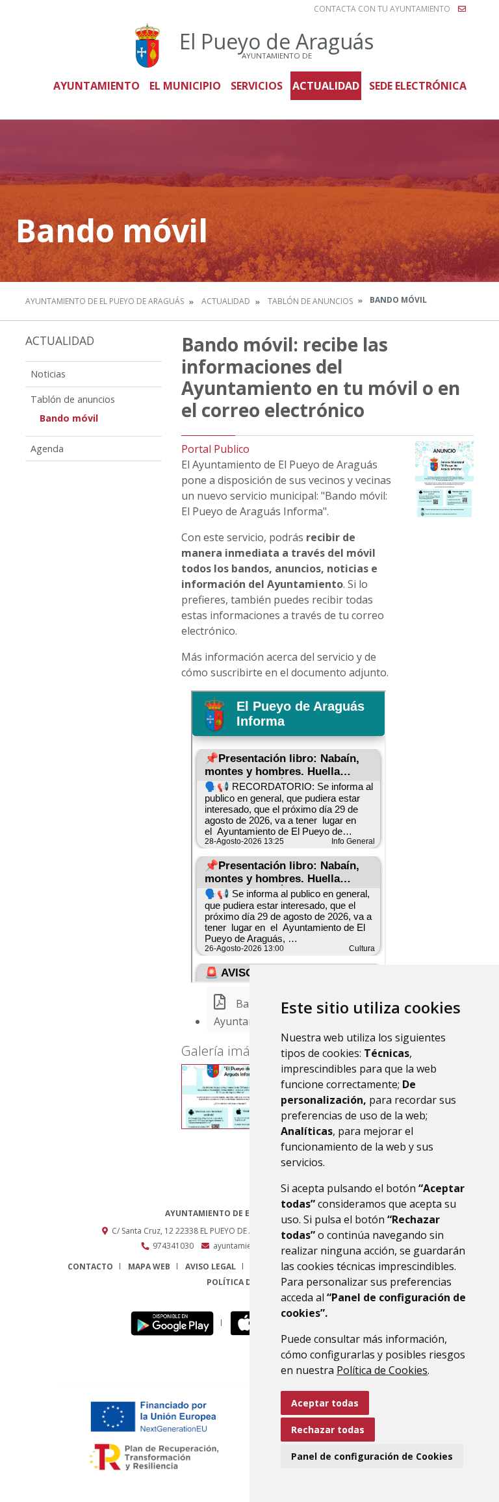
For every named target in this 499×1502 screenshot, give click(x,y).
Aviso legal (210, 1266)
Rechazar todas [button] (328, 1429)
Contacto (90, 1266)
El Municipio (185, 86)
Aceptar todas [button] (325, 1403)
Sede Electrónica (418, 86)
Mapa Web (149, 1266)
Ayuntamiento (96, 86)
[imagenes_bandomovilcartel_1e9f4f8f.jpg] (230, 1096)
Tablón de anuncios (310, 301)
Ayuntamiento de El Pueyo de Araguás (104, 301)
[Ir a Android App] (176, 1323)
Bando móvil (69, 418)
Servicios (257, 86)
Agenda (47, 448)
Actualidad (325, 86)
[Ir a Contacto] (462, 9)
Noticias (48, 374)
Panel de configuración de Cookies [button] (372, 1456)
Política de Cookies (382, 1370)
